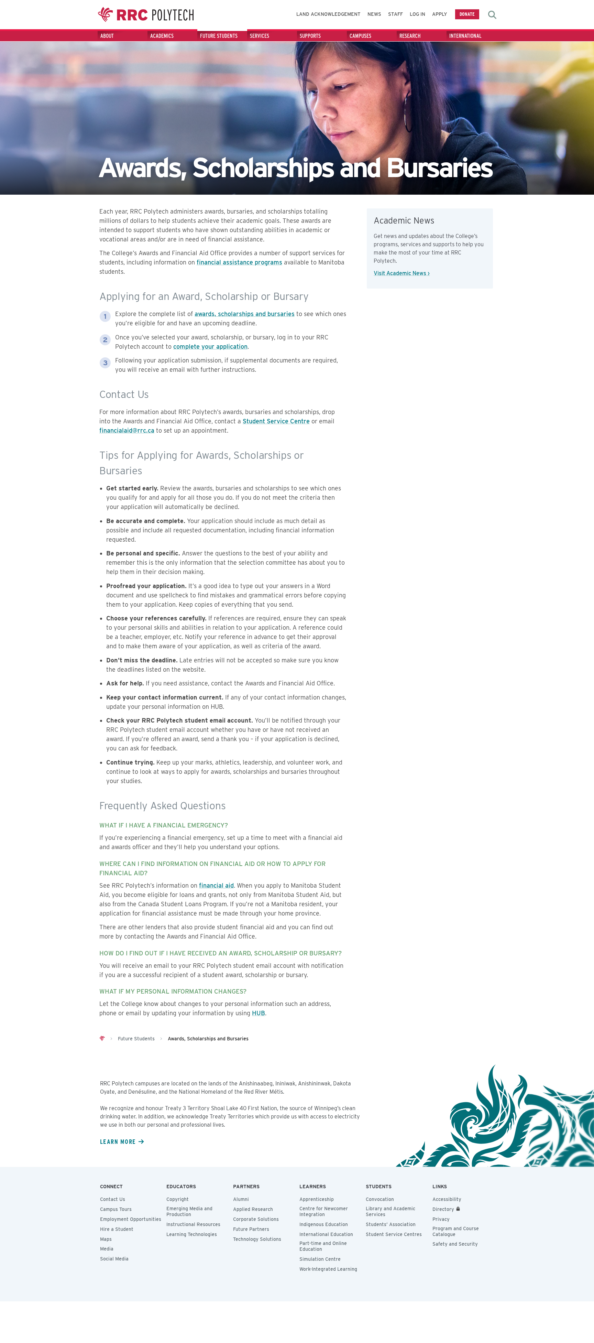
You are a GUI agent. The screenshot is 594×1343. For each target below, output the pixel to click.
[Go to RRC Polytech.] (102, 1038)
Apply (439, 14)
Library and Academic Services (390, 1211)
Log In (417, 14)
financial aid (216, 885)
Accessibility (446, 1199)
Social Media (114, 1258)
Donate (467, 14)
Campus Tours (116, 1209)
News (374, 14)
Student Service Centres (394, 1234)
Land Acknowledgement (328, 14)
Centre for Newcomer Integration (323, 1211)
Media (106, 1249)
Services (259, 36)
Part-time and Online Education (323, 1246)
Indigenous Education (323, 1224)
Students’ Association (391, 1224)
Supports (310, 36)
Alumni (241, 1199)
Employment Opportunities (130, 1219)
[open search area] (492, 15)
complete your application (210, 346)
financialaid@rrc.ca (126, 430)
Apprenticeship (316, 1199)
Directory (443, 1209)
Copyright (177, 1199)
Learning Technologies (191, 1234)
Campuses (360, 36)
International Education (326, 1234)
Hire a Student (116, 1229)
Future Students (219, 36)
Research (410, 36)
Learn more (118, 1141)
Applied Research (253, 1209)
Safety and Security (455, 1244)
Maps (106, 1239)
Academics (162, 36)
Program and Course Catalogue (455, 1231)
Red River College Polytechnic (146, 14)
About (107, 36)
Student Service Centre (276, 421)
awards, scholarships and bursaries (245, 313)
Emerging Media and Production (189, 1211)
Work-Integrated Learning (328, 1269)
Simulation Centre (320, 1259)
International (465, 36)
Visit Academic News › (402, 273)
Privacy (441, 1219)
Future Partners (251, 1229)
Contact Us (112, 1199)
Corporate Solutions (256, 1219)
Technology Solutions (257, 1239)
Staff (395, 14)
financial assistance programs (239, 262)
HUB (258, 1013)
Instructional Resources (193, 1224)
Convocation (380, 1199)
